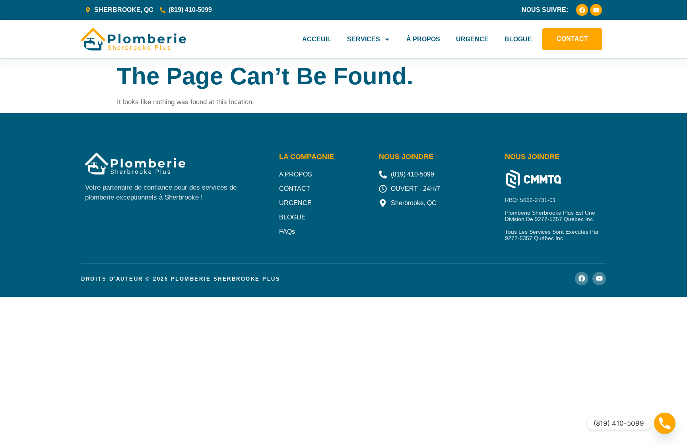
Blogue (518, 39)
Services (363, 39)
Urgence (472, 39)
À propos (423, 39)
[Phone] (664, 423)
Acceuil (316, 39)
